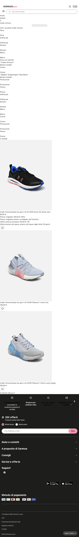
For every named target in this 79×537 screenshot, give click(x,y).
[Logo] (9, 6)
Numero (3, 45)
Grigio (15, 75)
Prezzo (2, 87)
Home (2, 16)
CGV (3, 518)
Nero (25, 75)
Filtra (2, 30)
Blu (5, 75)
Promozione (4, 80)
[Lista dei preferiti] (74, 6)
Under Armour (6, 62)
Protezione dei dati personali (11, 522)
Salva (73, 431)
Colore (2, 67)
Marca (2, 52)
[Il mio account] (71, 6)
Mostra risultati (6, 65)
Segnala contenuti (7, 525)
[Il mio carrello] (77, 6)
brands (2, 18)
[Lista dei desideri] (2, 227)
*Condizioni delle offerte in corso (12, 514)
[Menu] (3, 11)
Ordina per (4, 38)
